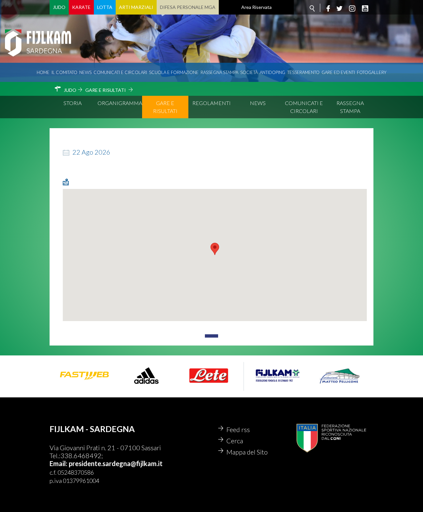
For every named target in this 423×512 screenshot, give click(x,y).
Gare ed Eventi (338, 72)
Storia (72, 103)
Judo (59, 7)
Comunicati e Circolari (304, 107)
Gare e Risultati (165, 107)
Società (249, 72)
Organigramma (119, 103)
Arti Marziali (136, 7)
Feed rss (238, 429)
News (85, 72)
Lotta (104, 7)
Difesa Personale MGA (187, 7)
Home (43, 72)
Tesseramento (303, 72)
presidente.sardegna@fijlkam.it (116, 463)
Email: (59, 463)
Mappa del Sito (247, 452)
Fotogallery (371, 72)
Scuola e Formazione (174, 72)
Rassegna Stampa (219, 72)
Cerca (234, 441)
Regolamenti (211, 103)
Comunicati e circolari (120, 72)
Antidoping (272, 72)
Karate (81, 7)
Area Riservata (256, 7)
